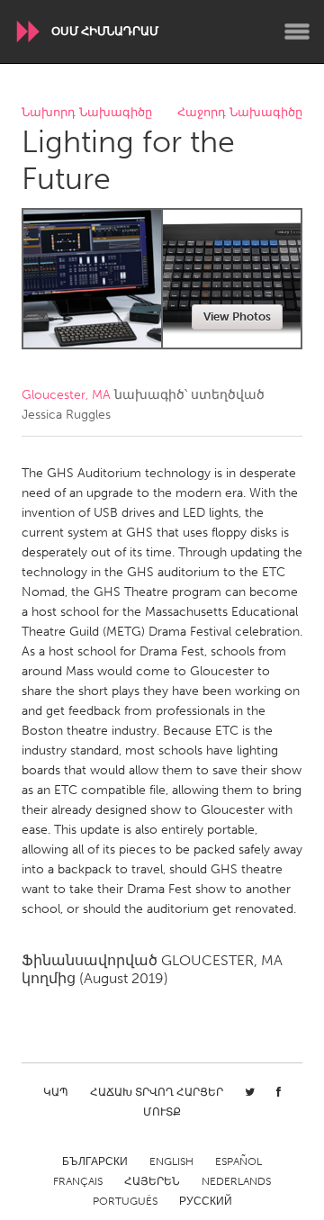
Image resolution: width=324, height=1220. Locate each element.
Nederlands (236, 1181)
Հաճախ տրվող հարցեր (156, 1092)
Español (238, 1161)
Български (95, 1161)
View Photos (237, 316)
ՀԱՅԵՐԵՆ (152, 1181)
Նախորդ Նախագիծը (87, 113)
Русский (205, 1201)
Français (78, 1181)
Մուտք (162, 1112)
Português (125, 1201)
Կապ (55, 1092)
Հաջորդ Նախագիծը (239, 113)
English (171, 1161)
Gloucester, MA (66, 394)
